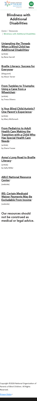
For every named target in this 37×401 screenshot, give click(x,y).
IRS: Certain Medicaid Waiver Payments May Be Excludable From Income (16, 196)
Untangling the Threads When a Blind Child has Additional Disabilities (15, 46)
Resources (13, 31)
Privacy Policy (5, 394)
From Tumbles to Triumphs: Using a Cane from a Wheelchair (18, 89)
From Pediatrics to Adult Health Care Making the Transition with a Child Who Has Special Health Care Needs (18, 135)
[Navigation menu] (31, 4)
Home (4, 31)
